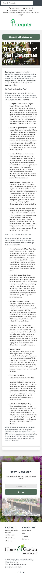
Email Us (28, 8)
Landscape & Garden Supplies (12, 531)
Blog (23, 533)
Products (25, 536)
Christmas (8, 541)
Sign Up (21, 492)
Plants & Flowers (10, 538)
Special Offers (26, 530)
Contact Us (25, 539)
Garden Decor (9, 535)
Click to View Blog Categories (20, 37)
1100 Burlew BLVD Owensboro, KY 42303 (21, 10)
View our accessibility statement (16, 564)
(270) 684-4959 (15, 8)
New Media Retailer (16, 567)
